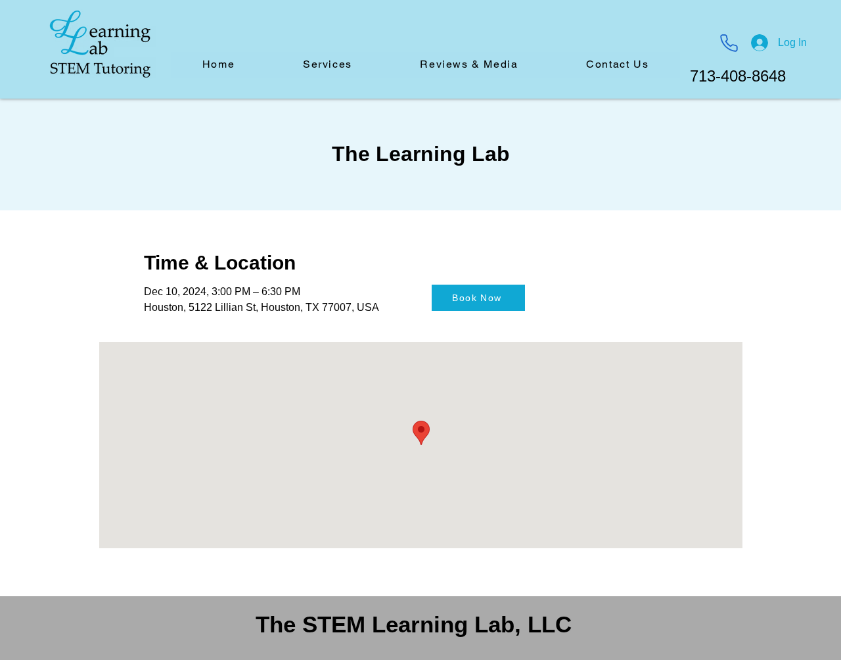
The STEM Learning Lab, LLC (414, 624)
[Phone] (729, 43)
